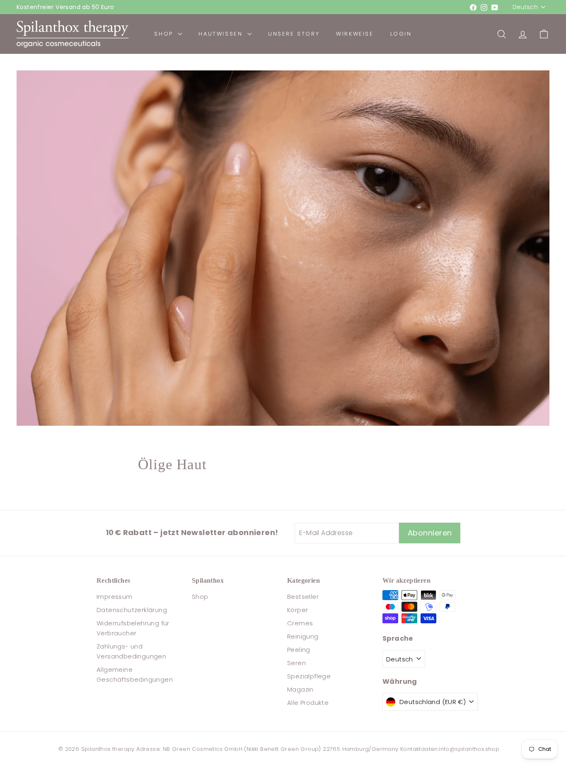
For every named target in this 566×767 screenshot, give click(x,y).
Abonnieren (364, 468)
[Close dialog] (434, 285)
